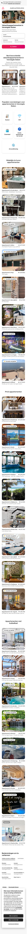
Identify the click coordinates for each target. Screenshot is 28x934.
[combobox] (13, 36)
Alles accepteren (13, 916)
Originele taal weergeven (14, 3)
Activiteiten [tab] (21, 858)
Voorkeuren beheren (13, 924)
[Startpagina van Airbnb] (3, 8)
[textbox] (7, 42)
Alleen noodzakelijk (13, 920)
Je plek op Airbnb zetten (17, 8)
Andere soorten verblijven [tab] (8, 858)
